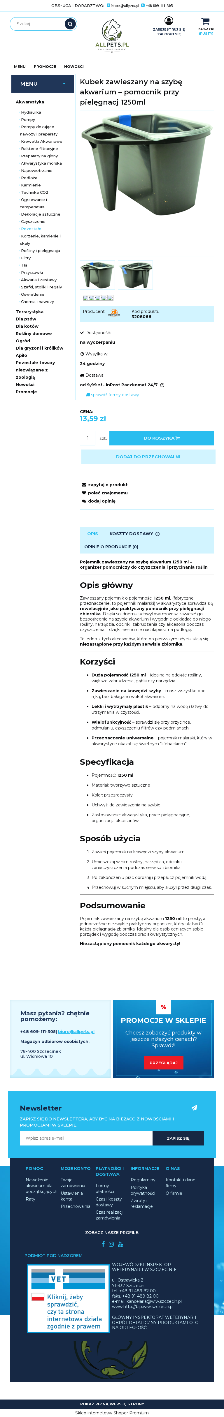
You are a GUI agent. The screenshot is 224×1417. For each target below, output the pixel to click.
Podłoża (29, 177)
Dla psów (26, 319)
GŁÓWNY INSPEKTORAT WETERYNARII (154, 1317)
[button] (104, 484)
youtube (120, 1244)
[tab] (92, 533)
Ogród (23, 340)
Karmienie (31, 185)
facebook (103, 1244)
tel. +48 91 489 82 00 (134, 1290)
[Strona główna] (112, 36)
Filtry (26, 257)
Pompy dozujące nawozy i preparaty (38, 130)
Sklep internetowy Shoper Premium (112, 1413)
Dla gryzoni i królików (39, 348)
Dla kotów (27, 326)
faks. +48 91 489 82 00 (135, 1296)
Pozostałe (31, 228)
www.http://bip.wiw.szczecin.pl (143, 1306)
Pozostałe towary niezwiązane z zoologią (35, 370)
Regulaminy (143, 1179)
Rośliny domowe (34, 333)
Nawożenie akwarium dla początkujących (41, 1185)
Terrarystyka (29, 311)
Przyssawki (32, 272)
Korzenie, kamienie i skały (40, 240)
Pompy (28, 119)
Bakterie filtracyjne (39, 148)
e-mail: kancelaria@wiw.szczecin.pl (147, 1301)
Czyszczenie (33, 221)
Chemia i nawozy (37, 301)
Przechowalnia (75, 1206)
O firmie (174, 1193)
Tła (24, 265)
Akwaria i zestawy (39, 279)
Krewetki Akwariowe (41, 141)
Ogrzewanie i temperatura (33, 203)
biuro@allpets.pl (76, 1031)
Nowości (25, 384)
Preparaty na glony (39, 156)
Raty (30, 1199)
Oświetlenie (32, 294)
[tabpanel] (147, 752)
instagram (111, 1244)
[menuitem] (20, 67)
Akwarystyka (30, 102)
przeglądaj (164, 1062)
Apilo (21, 355)
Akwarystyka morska (41, 163)
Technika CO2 (34, 192)
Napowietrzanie (36, 170)
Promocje (26, 391)
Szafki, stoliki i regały (41, 287)
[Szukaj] (70, 23)
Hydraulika (31, 112)
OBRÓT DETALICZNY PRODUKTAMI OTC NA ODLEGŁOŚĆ (155, 1325)
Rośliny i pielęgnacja (40, 250)
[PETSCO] (114, 313)
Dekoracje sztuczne (40, 214)
